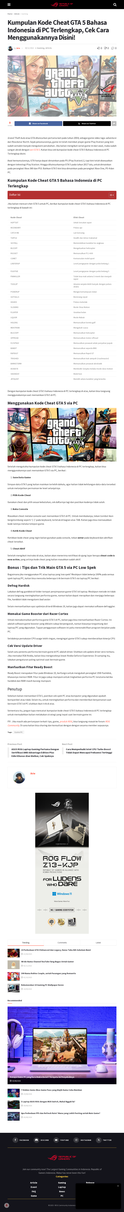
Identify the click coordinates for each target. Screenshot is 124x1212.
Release (90, 1182)
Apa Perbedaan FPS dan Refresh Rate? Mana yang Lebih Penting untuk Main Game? (60, 1113)
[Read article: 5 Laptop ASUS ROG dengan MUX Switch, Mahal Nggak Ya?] (14, 1104)
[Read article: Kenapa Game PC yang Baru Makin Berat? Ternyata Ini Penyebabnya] (62, 1045)
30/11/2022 (29, 48)
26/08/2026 (27, 1117)
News (62, 1191)
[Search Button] (114, 4)
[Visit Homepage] (61, 5)
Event (34, 1187)
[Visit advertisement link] (62, 863)
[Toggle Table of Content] (109, 195)
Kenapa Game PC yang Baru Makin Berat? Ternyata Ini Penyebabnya (42, 1077)
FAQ (34, 1191)
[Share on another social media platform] (114, 123)
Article (16, 14)
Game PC (19, 732)
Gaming (24, 14)
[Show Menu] (9, 4)
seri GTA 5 (35, 149)
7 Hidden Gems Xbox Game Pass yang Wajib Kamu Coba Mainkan (51, 1090)
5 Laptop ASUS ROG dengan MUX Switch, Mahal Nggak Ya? (48, 1101)
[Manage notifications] (6, 1205)
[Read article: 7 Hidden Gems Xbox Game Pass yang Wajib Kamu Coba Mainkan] (14, 1093)
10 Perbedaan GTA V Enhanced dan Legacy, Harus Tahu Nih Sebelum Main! (56, 950)
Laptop (62, 1187)
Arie (18, 48)
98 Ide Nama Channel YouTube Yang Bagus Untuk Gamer (47, 961)
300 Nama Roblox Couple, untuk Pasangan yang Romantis (48, 973)
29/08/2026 (27, 1094)
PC (62, 1195)
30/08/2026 (16, 1081)
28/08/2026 (27, 1105)
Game (34, 1195)
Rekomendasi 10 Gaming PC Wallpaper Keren (42, 985)
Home (10, 14)
